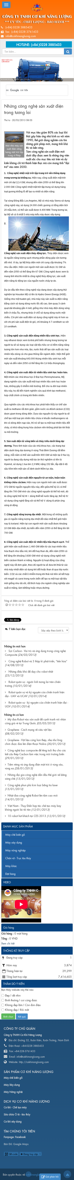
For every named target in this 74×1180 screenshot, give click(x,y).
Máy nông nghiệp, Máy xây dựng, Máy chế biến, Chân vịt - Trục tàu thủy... (15, 79)
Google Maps (20, 1143)
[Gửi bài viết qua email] (53, 123)
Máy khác (11, 865)
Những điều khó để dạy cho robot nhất (31, 671)
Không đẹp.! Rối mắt (17, 1009)
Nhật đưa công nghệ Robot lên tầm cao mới (33, 795)
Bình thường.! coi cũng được (21, 1000)
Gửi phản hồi (52, 1176)
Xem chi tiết (7, 943)
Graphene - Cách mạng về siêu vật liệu (30, 729)
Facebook (20, 1136)
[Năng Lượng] (37, 7)
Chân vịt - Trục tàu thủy (18, 858)
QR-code (12, 1153)
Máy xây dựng (13, 842)
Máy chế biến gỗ (15, 834)
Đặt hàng (10, 873)
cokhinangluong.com (28, 1174)
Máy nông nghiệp (15, 850)
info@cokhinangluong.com (21, 35)
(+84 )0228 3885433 (46, 44)
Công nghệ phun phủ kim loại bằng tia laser (33, 785)
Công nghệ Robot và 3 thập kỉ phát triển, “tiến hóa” (38, 661)
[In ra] (60, 123)
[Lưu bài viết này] (67, 123)
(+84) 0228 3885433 (19, 27)
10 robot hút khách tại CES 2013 (27, 815)
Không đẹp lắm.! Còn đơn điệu (23, 1004)
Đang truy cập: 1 (32, 1153)
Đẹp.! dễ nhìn (12, 995)
